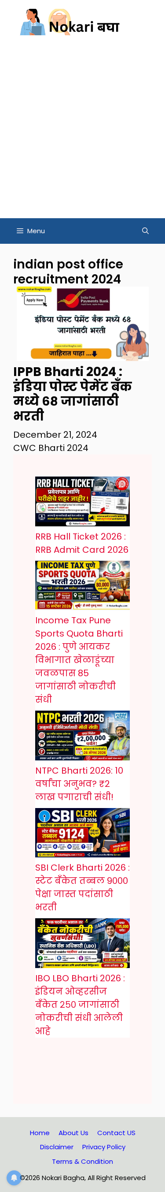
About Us (73, 1132)
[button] (145, 231)
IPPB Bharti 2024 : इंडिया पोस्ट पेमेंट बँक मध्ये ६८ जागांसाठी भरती (72, 394)
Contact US (116, 1132)
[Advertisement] (82, 131)
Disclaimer (56, 1146)
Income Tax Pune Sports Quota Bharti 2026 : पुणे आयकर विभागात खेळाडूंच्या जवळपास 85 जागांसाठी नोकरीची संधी (79, 660)
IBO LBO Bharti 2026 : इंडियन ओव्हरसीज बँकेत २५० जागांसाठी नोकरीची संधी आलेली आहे (80, 1004)
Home (40, 1132)
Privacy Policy (103, 1146)
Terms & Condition (82, 1161)
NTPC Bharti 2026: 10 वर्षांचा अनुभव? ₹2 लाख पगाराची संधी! (79, 783)
